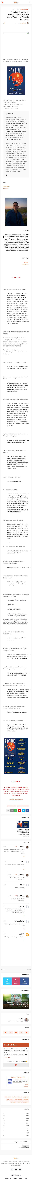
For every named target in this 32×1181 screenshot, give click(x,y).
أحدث (28, 969)
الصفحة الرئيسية (25, 9)
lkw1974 (21, 934)
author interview (18, 1099)
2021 (16, 1123)
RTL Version (8, 1178)
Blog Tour (26, 1097)
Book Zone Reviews (19, 1079)
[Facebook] (27, 810)
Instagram (25, 264)
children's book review (23, 1102)
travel (19, 806)
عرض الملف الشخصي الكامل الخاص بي (16, 1021)
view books (26, 1086)
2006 (16, 1135)
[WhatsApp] (15, 810)
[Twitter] (23, 810)
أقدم (3, 969)
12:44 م (4, 861)
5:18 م (4, 846)
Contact (15, 1178)
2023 (16, 1118)
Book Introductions (17, 1097)
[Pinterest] (19, 810)
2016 (16, 1125)
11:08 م (4, 921)
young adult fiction (12, 806)
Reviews (26, 1099)
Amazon (5, 188)
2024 (16, 1115)
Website (26, 262)
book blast (9, 1099)
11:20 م (4, 884)
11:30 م (4, 934)
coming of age (16, 9)
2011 (16, 1130)
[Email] (12, 810)
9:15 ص (9, 874)
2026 (16, 1113)
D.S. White (20, 847)
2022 (16, 1120)
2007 (16, 1133)
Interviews (8, 1097)
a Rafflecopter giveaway (16, 799)
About (20, 1178)
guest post (13, 1102)
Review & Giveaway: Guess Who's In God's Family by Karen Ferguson (17, 1003)
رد (23, 856)
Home (25, 1178)
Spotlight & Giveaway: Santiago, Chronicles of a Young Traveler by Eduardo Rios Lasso (23, 832)
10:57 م (4, 906)
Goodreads (6, 186)
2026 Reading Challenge (18, 1077)
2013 (16, 1128)
